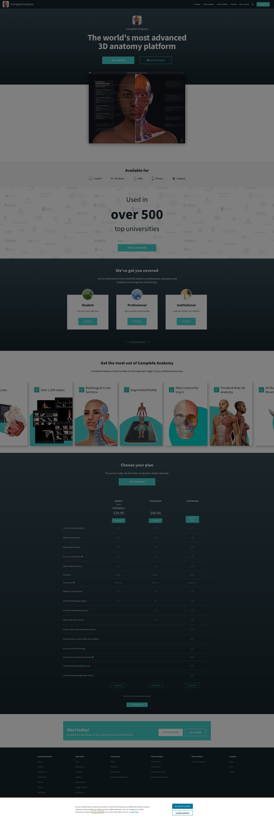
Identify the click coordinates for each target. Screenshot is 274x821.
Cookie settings (97, 812)
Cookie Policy (134, 812)
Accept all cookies (183, 806)
